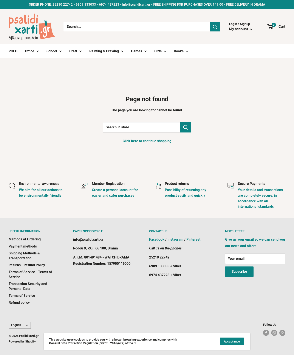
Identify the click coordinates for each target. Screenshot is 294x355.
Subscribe (239, 271)
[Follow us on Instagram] (274, 333)
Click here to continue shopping (147, 141)
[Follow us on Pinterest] (282, 333)
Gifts (158, 51)
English (16, 325)
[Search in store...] (185, 127)
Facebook (156, 239)
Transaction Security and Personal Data (28, 286)
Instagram (175, 239)
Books (179, 51)
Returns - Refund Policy (27, 265)
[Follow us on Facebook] (266, 333)
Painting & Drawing (104, 51)
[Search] (215, 26)
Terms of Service (22, 296)
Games (136, 51)
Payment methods (23, 246)
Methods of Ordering (25, 239)
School (51, 51)
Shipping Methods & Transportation (24, 255)
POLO (13, 51)
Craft (73, 51)
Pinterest (193, 239)
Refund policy (19, 303)
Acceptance (232, 341)
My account (239, 29)
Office (29, 51)
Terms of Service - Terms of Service (30, 274)
